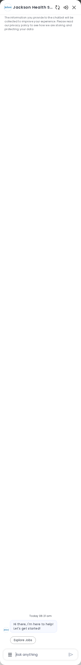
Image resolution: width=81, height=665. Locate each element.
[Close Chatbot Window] (74, 7)
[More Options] (10, 654)
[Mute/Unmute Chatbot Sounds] (66, 7)
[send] (71, 654)
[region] (40, 330)
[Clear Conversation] (57, 7)
